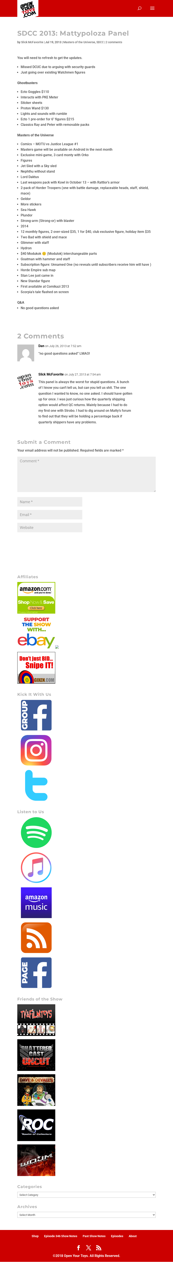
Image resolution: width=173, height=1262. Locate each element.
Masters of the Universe (79, 42)
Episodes (117, 1236)
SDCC (100, 42)
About (133, 1236)
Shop (35, 1236)
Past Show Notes (94, 1236)
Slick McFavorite (32, 42)
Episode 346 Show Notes (60, 1236)
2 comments (114, 42)
